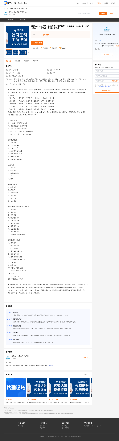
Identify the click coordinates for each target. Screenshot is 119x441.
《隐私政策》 (107, 86)
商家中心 (106, 3)
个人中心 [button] (91, 3)
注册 (114, 3)
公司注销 (17, 8)
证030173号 (43, 436)
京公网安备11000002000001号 (57, 436)
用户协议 (42, 426)
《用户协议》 (101, 86)
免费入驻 (99, 3)
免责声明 (42, 428)
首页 (78, 3)
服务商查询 (65, 428)
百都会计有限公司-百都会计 (18, 12)
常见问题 (20, 426)
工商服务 (10, 8)
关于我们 (64, 426)
